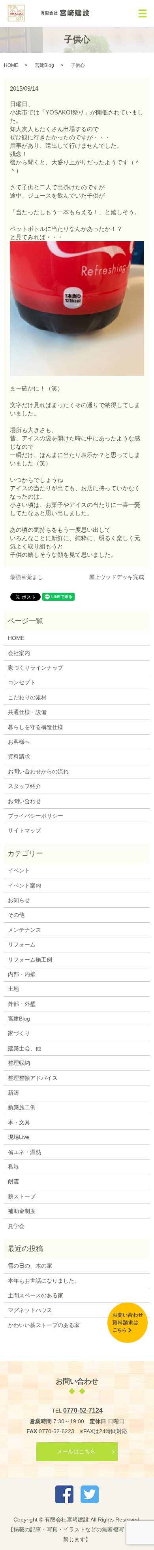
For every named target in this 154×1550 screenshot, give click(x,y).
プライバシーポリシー (35, 816)
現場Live (18, 1137)
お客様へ (19, 742)
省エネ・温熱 (24, 1152)
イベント (19, 870)
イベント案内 (24, 885)
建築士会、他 (24, 1048)
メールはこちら (76, 1451)
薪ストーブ (22, 1196)
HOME (11, 65)
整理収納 (19, 1063)
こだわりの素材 (27, 697)
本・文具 (19, 1122)
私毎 (13, 1166)
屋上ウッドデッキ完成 (116, 577)
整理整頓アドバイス (33, 1078)
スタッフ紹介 (24, 786)
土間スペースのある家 (35, 1295)
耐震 (13, 1181)
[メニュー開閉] (142, 13)
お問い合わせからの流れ (38, 771)
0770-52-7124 (83, 1410)
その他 (16, 915)
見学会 (16, 1226)
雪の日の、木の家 (30, 1265)
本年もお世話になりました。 (44, 1281)
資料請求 (19, 756)
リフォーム (22, 944)
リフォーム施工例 (30, 959)
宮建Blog (44, 65)
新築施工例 (22, 1107)
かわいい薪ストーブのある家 (44, 1325)
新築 (13, 1092)
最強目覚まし (26, 577)
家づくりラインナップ (35, 668)
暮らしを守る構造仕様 (35, 727)
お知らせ (19, 900)
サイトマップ (24, 830)
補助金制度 (22, 1211)
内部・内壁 (22, 974)
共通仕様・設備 (27, 712)
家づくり (19, 1033)
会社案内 (19, 653)
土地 (13, 989)
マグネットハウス (30, 1310)
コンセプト (22, 682)
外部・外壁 (22, 1004)
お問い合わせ (24, 801)
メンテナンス (24, 930)
